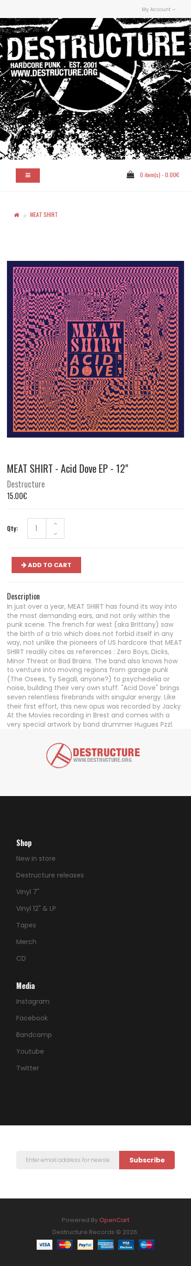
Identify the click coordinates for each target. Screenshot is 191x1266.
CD (21, 958)
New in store (36, 858)
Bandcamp (34, 1034)
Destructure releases (50, 875)
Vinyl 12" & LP (36, 908)
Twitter (27, 1068)
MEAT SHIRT (44, 214)
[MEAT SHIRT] (95, 349)
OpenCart (114, 1220)
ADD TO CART (48, 565)
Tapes (26, 925)
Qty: (12, 528)
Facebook (32, 1018)
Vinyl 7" (27, 891)
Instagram (33, 1001)
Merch (26, 941)
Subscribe (147, 1160)
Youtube (30, 1051)
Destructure (26, 484)
